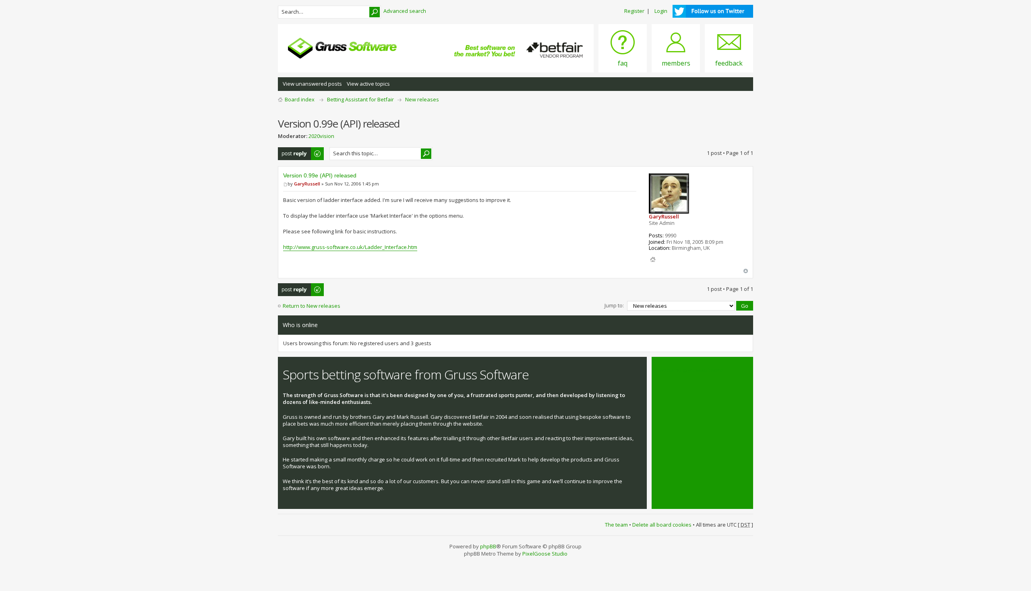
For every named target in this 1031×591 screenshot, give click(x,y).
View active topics (368, 83)
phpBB (488, 546)
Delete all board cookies (661, 524)
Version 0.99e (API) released (319, 175)
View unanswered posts (312, 83)
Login (660, 10)
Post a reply (292, 150)
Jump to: (614, 305)
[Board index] (342, 48)
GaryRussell (307, 184)
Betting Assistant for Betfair (360, 99)
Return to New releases (311, 305)
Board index (300, 99)
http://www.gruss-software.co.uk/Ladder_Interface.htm (350, 247)
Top (745, 271)
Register (634, 10)
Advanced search (404, 10)
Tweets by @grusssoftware (689, 370)
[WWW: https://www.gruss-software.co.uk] (653, 259)
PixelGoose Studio (544, 553)
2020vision (321, 136)
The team (616, 524)
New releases (422, 99)
